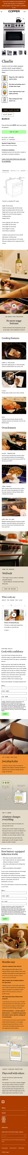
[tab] (4, 52)
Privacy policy (5, 1148)
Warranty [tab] (23, 170)
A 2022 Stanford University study (11, 1001)
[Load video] (14, 306)
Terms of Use (18, 1139)
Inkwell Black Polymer (11, 110)
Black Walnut (7, 114)
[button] (1, 11)
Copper (7, 1152)
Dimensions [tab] (5, 170)
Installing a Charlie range (9, 765)
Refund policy (21, 1148)
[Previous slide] (4, 32)
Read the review (10, 589)
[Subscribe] (24, 1136)
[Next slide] (23, 32)
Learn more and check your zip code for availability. (14, 160)
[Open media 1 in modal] (23, 18)
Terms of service (13, 1148)
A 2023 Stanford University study (11, 1020)
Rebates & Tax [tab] (14, 170)
